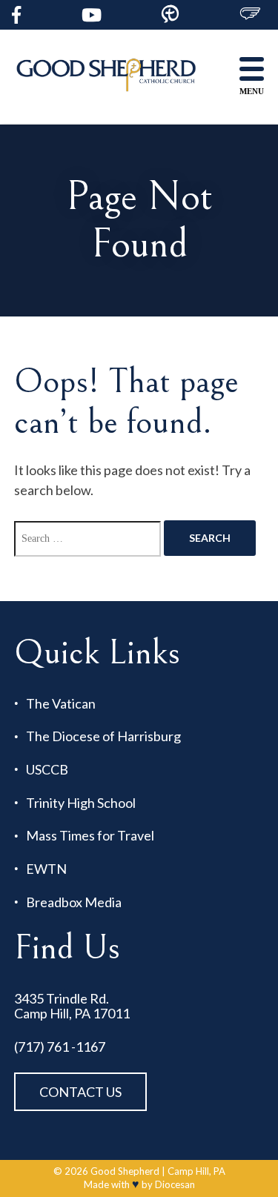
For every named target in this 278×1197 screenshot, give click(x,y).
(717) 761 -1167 (59, 1047)
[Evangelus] (249, 14)
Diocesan (175, 1184)
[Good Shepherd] (106, 76)
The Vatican (61, 704)
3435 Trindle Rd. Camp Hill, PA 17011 (72, 1006)
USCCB (47, 769)
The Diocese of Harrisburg (103, 736)
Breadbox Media (74, 902)
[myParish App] (170, 14)
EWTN (46, 869)
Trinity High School (81, 803)
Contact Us (80, 1092)
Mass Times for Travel (90, 835)
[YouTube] (92, 15)
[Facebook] (16, 15)
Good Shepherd (124, 1171)
